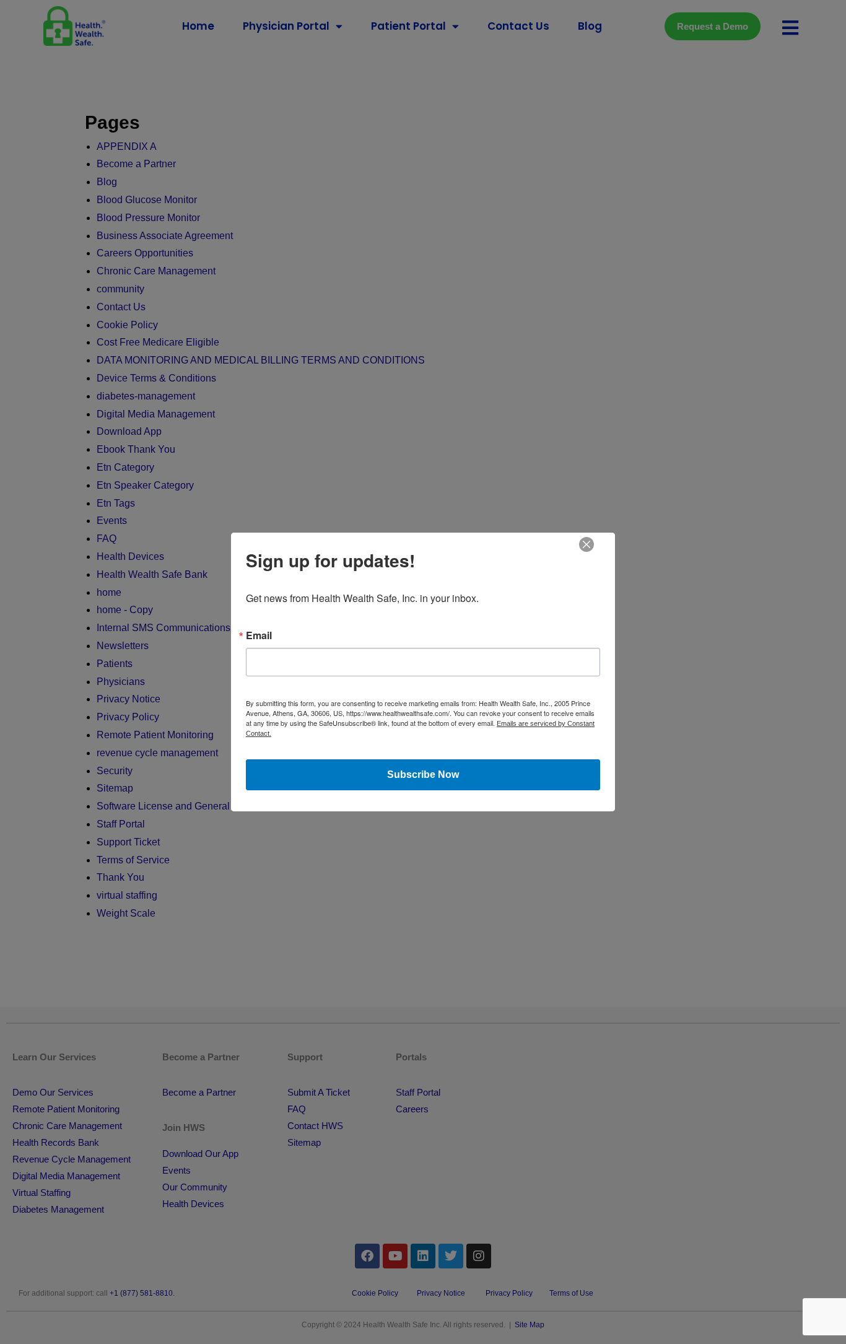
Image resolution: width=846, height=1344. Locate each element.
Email (259, 635)
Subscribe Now (423, 774)
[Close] (586, 543)
